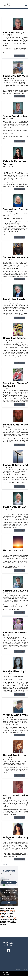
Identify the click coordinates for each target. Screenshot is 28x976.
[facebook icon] (8, 951)
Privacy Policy (17, 969)
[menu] (26, 5)
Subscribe (9, 882)
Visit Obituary (19, 56)
